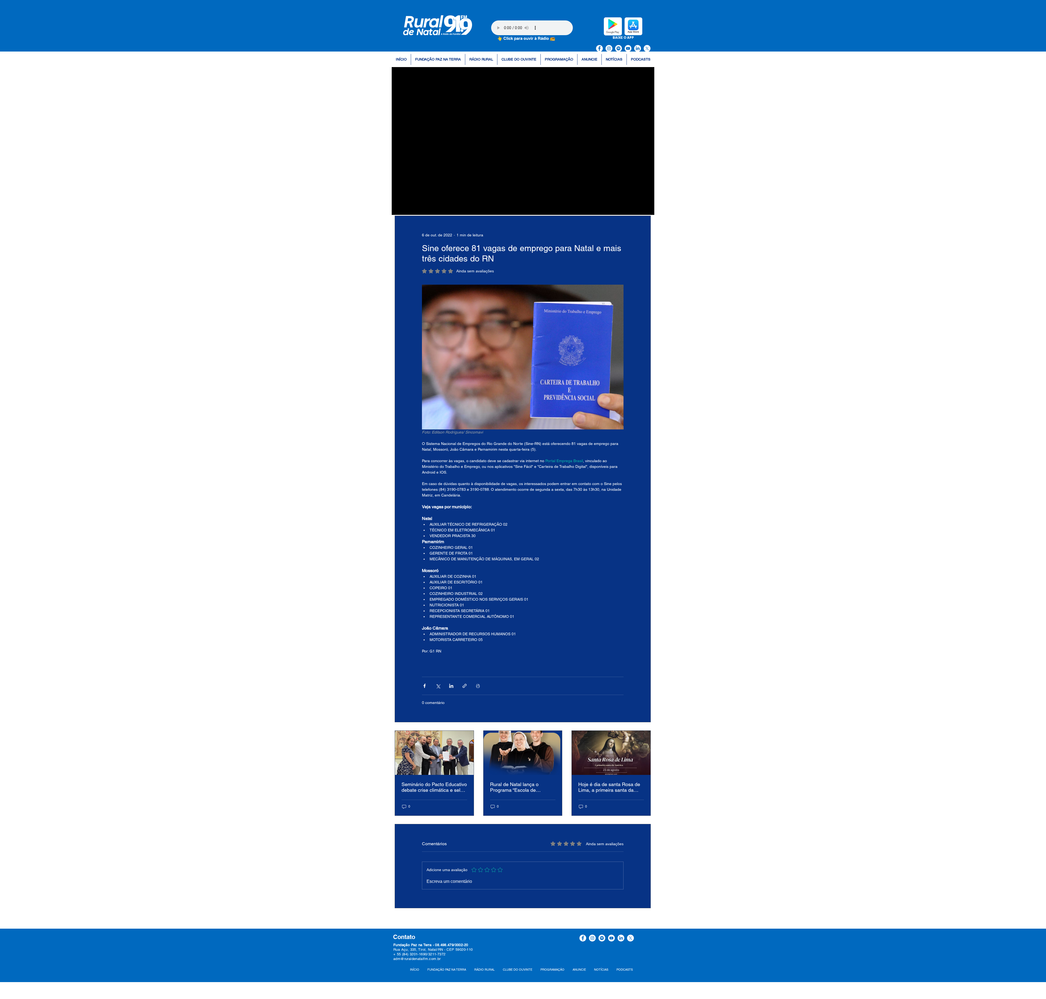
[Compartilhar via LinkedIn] (451, 685)
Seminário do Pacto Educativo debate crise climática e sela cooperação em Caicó (434, 787)
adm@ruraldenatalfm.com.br (417, 959)
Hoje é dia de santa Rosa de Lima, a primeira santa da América (609, 787)
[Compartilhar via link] (464, 685)
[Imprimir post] (478, 685)
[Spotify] (618, 48)
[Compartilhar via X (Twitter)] (437, 685)
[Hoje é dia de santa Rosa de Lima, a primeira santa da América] (611, 753)
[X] (647, 48)
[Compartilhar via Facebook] (424, 685)
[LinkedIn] (637, 48)
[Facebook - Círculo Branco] (599, 48)
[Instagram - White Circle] (609, 48)
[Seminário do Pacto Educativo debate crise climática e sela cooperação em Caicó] (434, 753)
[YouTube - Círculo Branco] (628, 48)
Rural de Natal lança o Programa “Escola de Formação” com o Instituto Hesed (518, 787)
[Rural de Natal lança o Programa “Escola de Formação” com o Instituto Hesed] (523, 753)
